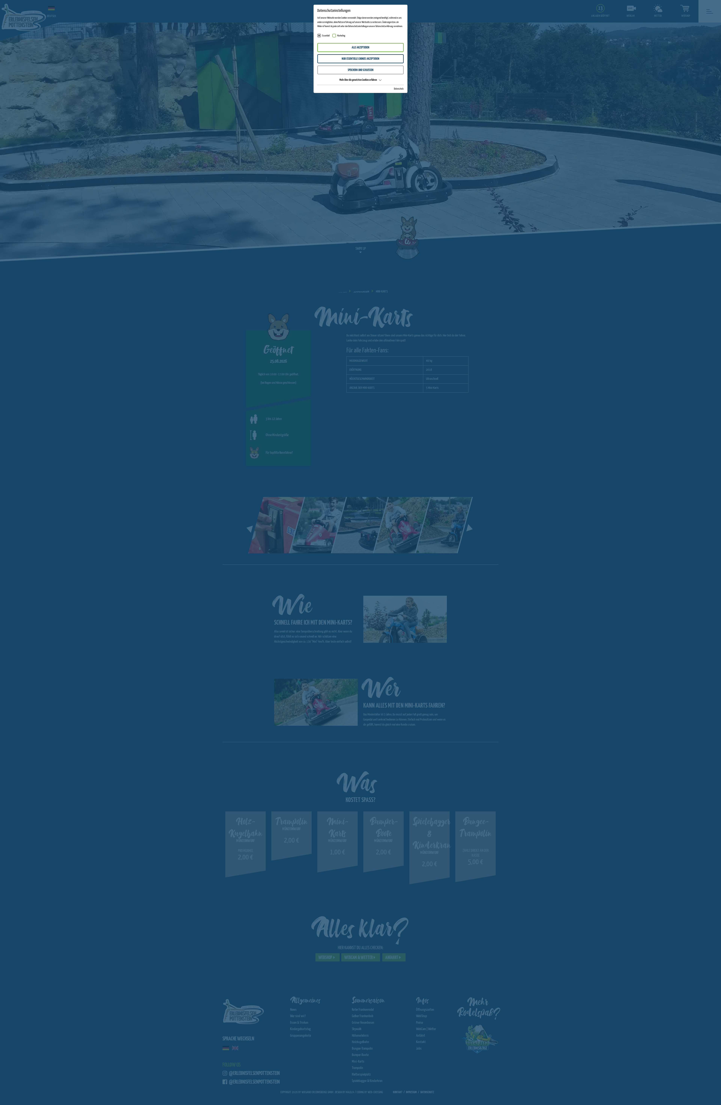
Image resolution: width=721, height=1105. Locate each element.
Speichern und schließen (360, 70)
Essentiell (326, 36)
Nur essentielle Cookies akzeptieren (360, 58)
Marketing (341, 36)
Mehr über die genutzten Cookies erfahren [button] (358, 79)
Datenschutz (399, 89)
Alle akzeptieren (360, 47)
